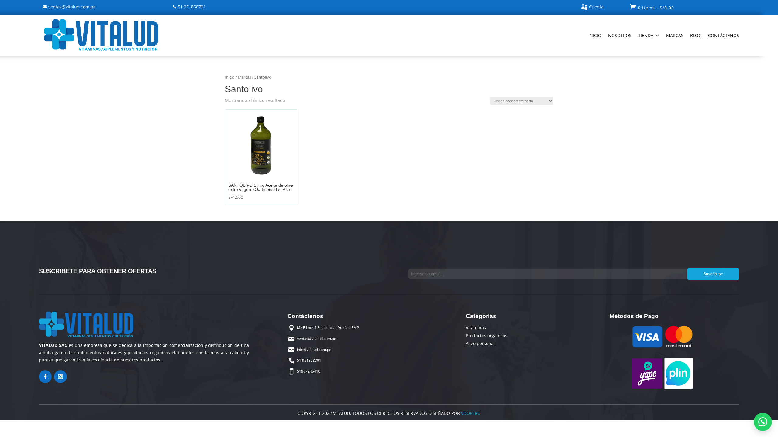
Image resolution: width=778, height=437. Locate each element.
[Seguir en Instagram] (60, 376)
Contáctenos (723, 35)
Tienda (645, 35)
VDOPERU (470, 413)
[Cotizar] (763, 422)
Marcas (674, 35)
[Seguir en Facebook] (45, 376)
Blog (695, 35)
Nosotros (620, 35)
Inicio (594, 35)
